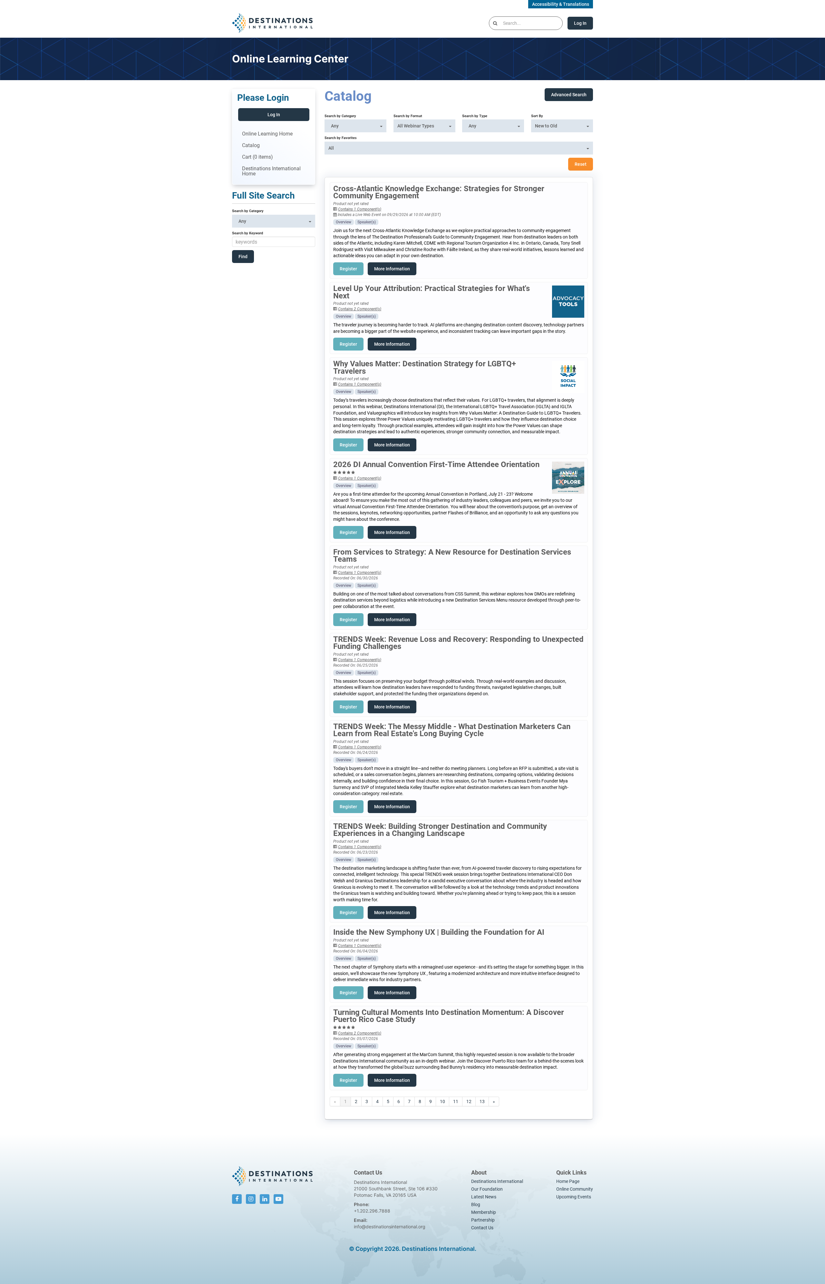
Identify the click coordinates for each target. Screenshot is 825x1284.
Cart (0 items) (257, 157)
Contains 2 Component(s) (359, 309)
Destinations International (497, 1181)
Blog (475, 1204)
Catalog (251, 145)
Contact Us (482, 1227)
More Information (392, 268)
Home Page (567, 1181)
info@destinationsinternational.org (389, 1226)
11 (455, 1101)
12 (468, 1101)
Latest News (483, 1196)
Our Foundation (487, 1189)
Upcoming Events (573, 1196)
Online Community (574, 1189)
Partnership (483, 1220)
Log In (580, 23)
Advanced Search (569, 94)
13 (482, 1101)
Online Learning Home (267, 134)
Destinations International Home (271, 171)
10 (442, 1101)
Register (348, 268)
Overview (343, 222)
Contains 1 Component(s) (359, 209)
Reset (581, 164)
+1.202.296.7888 (372, 1211)
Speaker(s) (366, 222)
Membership (483, 1212)
